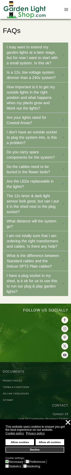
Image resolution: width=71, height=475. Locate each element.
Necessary (16, 461)
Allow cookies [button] (20, 442)
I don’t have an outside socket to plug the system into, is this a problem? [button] (32, 137)
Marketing (33, 466)
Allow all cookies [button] (50, 442)
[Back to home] (25, 9)
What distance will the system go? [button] (31, 223)
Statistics (15, 466)
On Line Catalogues (16, 393)
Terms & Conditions (16, 387)
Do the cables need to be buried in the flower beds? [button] (28, 169)
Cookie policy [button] (14, 433)
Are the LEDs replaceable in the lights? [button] (30, 184)
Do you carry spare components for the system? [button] (31, 154)
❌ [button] (68, 422)
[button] (66, 9)
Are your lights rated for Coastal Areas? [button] (26, 120)
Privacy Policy (12, 381)
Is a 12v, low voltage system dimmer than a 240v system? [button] (31, 75)
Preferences (37, 461)
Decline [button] (35, 449)
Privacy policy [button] (35, 433)
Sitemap (8, 400)
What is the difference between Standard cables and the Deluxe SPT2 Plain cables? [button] (33, 261)
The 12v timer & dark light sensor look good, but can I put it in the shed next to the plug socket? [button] (33, 204)
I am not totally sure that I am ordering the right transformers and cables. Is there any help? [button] (32, 241)
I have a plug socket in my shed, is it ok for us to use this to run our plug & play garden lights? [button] (32, 283)
